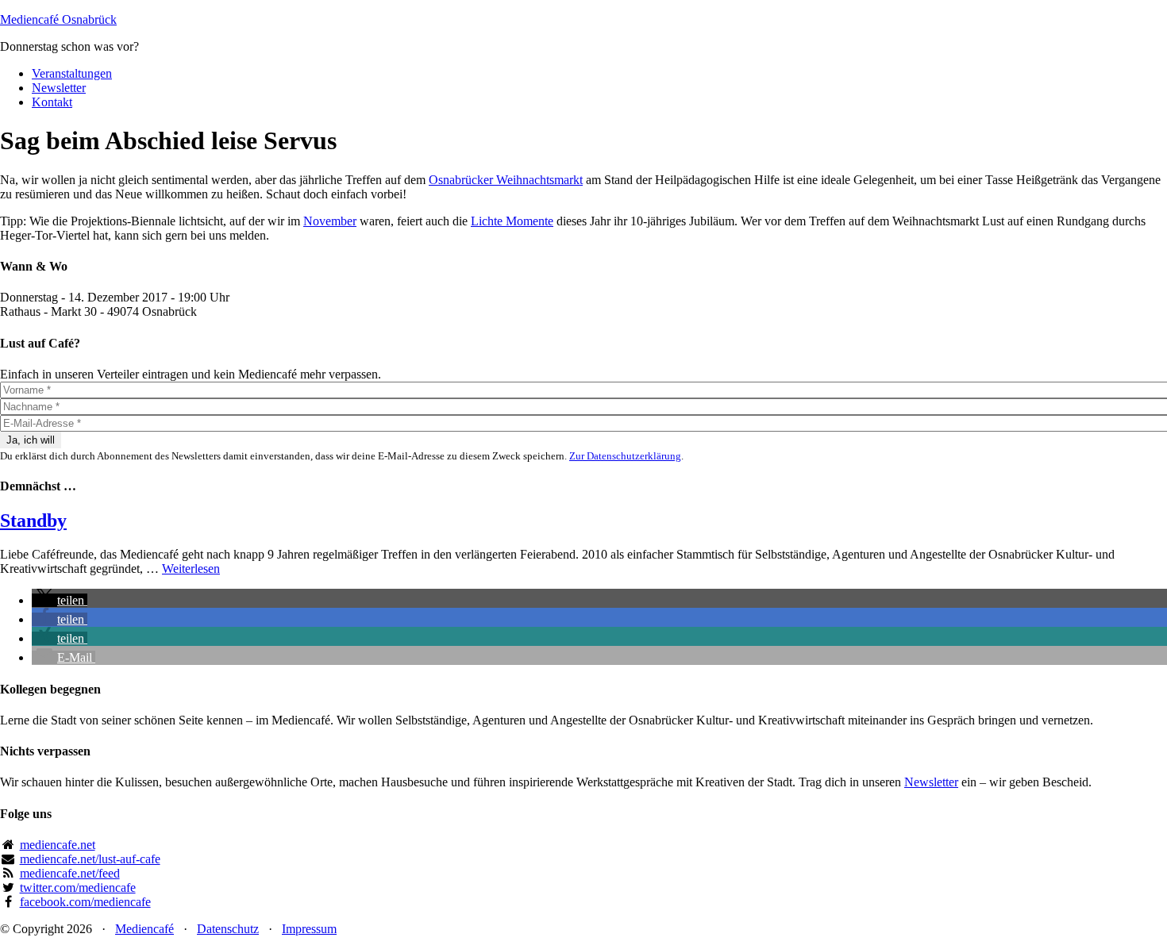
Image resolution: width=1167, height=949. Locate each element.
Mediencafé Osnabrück (58, 19)
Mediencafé (144, 929)
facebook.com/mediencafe (85, 902)
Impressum (309, 929)
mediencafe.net (57, 844)
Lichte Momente (512, 221)
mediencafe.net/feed (70, 873)
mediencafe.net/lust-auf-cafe (90, 859)
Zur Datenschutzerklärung (625, 456)
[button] (59, 600)
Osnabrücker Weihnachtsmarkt (506, 179)
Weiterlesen (191, 568)
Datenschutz (228, 929)
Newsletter (931, 782)
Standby (33, 520)
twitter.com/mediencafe (78, 887)
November (329, 221)
